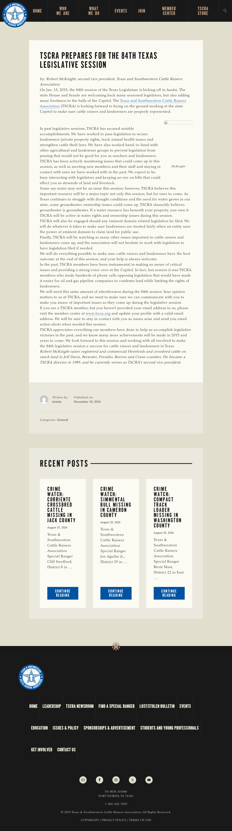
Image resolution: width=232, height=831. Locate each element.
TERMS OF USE (140, 820)
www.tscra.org (98, 313)
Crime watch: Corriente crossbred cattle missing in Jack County (61, 504)
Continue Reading (66, 594)
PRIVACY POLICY (114, 820)
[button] (225, 11)
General (62, 420)
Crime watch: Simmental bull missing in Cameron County (115, 502)
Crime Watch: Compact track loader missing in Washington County (168, 507)
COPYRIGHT (90, 820)
